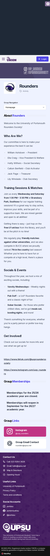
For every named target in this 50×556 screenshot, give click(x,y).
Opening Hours (13, 474)
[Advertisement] (25, 27)
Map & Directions (14, 470)
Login (43, 59)
